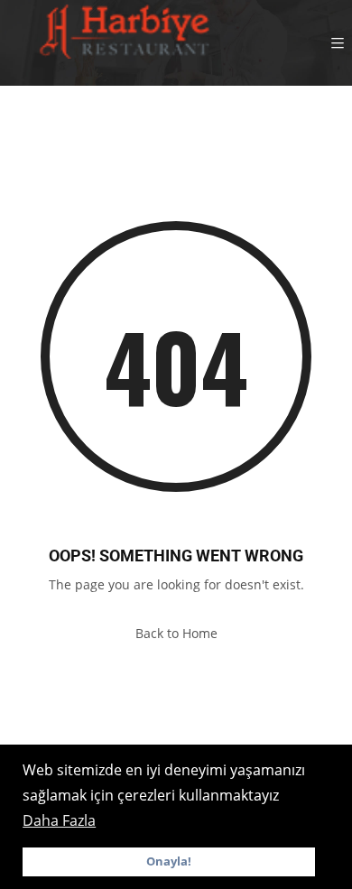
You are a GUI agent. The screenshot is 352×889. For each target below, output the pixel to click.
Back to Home (176, 633)
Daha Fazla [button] (59, 820)
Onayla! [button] (168, 861)
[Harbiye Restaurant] (122, 43)
